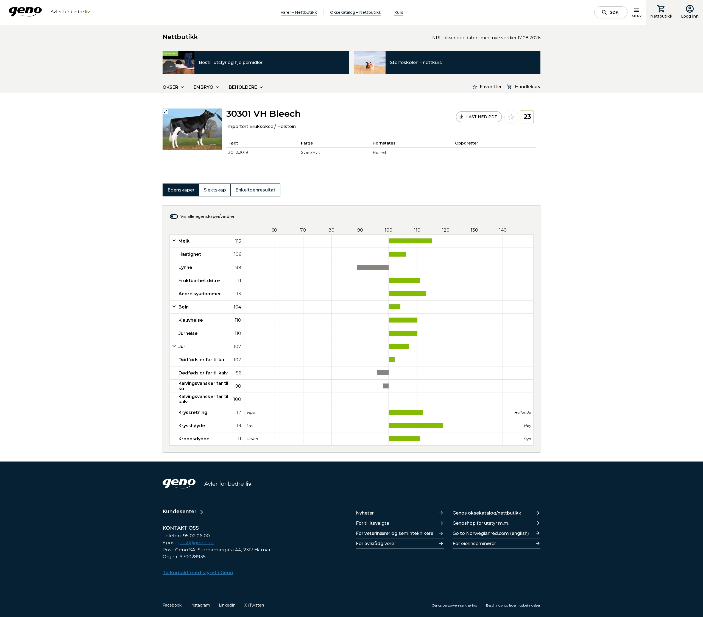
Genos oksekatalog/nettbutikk (487, 513)
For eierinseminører (474, 543)
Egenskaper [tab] (181, 190)
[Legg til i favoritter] (511, 117)
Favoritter (491, 86)
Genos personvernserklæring (454, 605)
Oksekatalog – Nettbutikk (355, 12)
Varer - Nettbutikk (299, 12)
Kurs (398, 12)
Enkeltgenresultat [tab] (255, 190)
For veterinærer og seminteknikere (394, 533)
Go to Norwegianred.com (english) (491, 533)
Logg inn (690, 16)
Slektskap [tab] (215, 190)
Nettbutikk (661, 16)
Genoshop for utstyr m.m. (481, 523)
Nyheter (365, 513)
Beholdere (243, 87)
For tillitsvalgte (372, 523)
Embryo (203, 87)
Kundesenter (179, 511)
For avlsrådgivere (375, 543)
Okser (170, 87)
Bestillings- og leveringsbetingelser (513, 605)
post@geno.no (196, 542)
